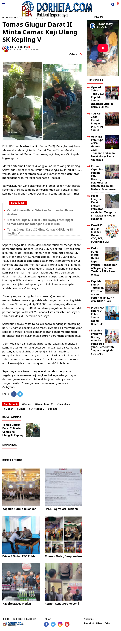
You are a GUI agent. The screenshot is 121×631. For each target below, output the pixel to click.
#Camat (26, 404)
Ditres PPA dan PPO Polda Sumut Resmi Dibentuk (18, 558)
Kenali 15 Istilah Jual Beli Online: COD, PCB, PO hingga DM (100, 233)
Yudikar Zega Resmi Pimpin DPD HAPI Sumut (97, 122)
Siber (99, 623)
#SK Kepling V (36, 408)
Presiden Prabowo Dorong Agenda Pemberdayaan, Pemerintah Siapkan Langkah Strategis (102, 342)
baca (74, 54)
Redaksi (89, 623)
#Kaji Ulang (63, 404)
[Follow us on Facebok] (46, 624)
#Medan (8, 408)
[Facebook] (14, 394)
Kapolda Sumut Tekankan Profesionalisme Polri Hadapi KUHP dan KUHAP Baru (102, 291)
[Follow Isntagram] (60, 624)
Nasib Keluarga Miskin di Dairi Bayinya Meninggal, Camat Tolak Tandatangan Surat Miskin (40, 222)
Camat (13, 17)
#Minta (21, 408)
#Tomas (52, 408)
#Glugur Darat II (44, 404)
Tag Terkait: (11, 404)
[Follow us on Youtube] (67, 624)
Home (5, 17)
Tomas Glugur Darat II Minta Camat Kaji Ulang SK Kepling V (12, 431)
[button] (117, 2)
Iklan (108, 623)
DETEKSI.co (10, 146)
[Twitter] (20, 394)
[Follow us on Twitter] (53, 624)
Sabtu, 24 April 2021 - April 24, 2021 (24, 49)
